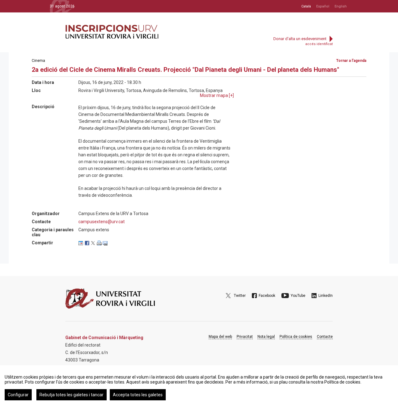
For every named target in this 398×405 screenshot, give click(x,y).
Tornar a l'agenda (351, 60)
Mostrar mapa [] (217, 95)
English (341, 6)
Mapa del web (220, 336)
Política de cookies (296, 336)
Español (322, 6)
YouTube (298, 295)
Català (306, 6)
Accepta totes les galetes (138, 394)
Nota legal (266, 336)
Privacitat (245, 336)
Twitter (240, 295)
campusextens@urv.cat (101, 221)
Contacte (325, 336)
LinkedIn (325, 295)
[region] (199, 385)
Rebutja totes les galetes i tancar (71, 394)
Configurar (18, 394)
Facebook (267, 295)
